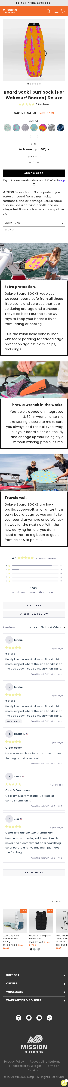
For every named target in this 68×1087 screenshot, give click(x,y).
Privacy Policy (14, 1061)
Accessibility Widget (26, 1066)
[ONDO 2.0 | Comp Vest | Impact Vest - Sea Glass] (35, 949)
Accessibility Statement (47, 1061)
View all (57, 901)
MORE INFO (12, 223)
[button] (34, 104)
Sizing (9, 229)
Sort (34, 627)
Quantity (34, 156)
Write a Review (43, 615)
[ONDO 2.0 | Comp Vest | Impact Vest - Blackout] (31, 949)
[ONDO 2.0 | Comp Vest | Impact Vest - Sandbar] (38, 949)
